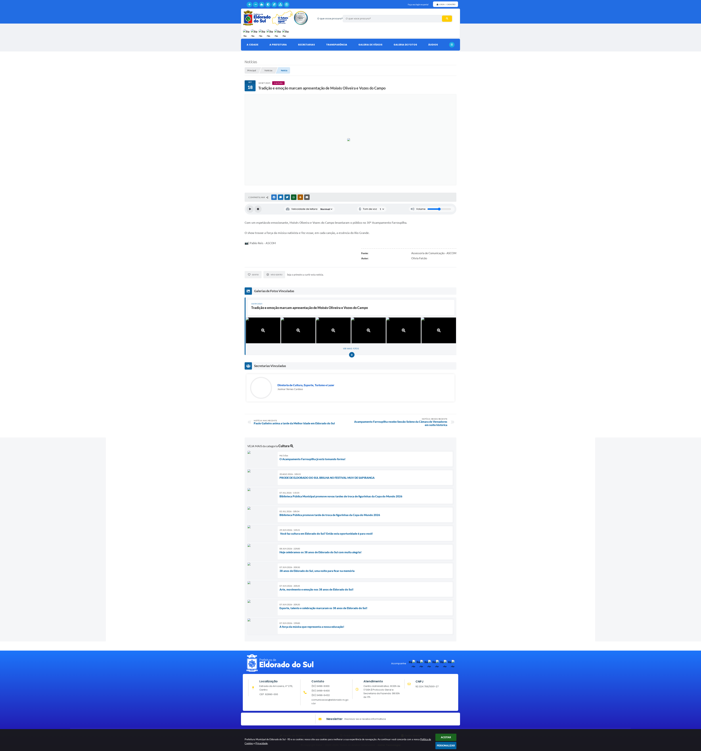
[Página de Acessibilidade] (286, 4)
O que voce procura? (330, 18)
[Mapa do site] (280, 4)
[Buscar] (447, 19)
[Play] (250, 209)
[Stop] (258, 209)
